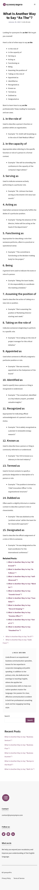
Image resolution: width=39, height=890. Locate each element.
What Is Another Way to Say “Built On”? (19, 769)
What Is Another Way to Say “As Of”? (19, 636)
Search (7, 716)
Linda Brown (26, 22)
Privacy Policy (6, 878)
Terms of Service (19, 878)
